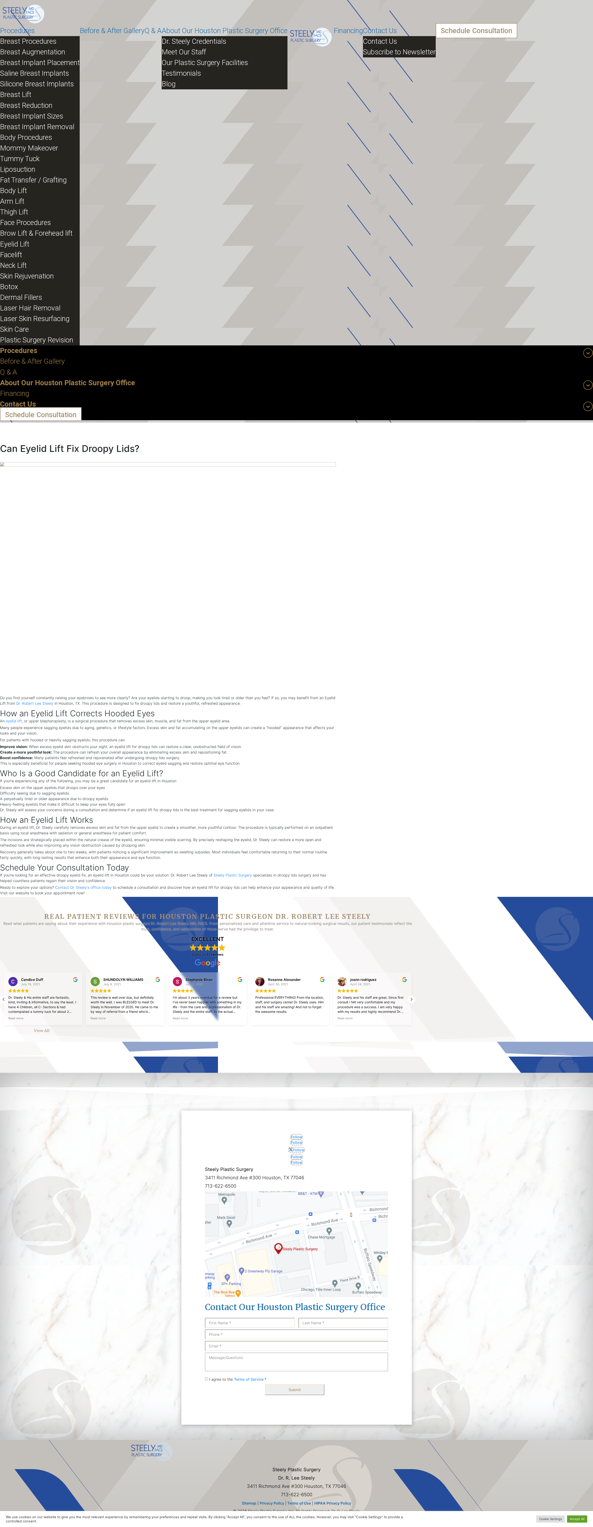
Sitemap (249, 1503)
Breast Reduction (26, 105)
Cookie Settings (550, 1519)
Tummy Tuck (20, 158)
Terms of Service (249, 1379)
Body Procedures (26, 137)
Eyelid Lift (14, 244)
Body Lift (13, 190)
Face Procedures (25, 222)
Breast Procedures (28, 41)
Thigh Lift (14, 212)
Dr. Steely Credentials (194, 41)
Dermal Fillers (21, 297)
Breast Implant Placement (40, 62)
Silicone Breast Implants (37, 84)
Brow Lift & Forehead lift (36, 233)
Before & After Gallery (112, 30)
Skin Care (14, 329)
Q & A (153, 30)
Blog (169, 84)
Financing (348, 30)
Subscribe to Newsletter (399, 52)
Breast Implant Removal (37, 126)
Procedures (17, 30)
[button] (411, 999)
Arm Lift (12, 201)
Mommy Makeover (29, 148)
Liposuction (17, 169)
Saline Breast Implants (34, 73)
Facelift (11, 254)
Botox (9, 286)
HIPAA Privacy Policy (332, 1503)
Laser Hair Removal (30, 308)
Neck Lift (13, 265)
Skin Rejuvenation (27, 276)
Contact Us (380, 30)
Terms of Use (298, 1503)
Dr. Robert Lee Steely (34, 703)
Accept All (577, 1519)
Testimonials (181, 73)
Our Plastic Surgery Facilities (205, 62)
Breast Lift (15, 94)
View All (42, 1030)
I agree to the (237, 1379)
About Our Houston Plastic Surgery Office (224, 30)
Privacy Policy (272, 1503)
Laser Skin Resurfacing (34, 318)
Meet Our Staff (184, 52)
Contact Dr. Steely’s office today (83, 887)
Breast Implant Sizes (31, 116)
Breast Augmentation (32, 52)
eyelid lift (14, 721)
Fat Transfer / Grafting (33, 180)
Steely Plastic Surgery (233, 875)
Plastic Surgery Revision (36, 340)
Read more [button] (15, 1018)
